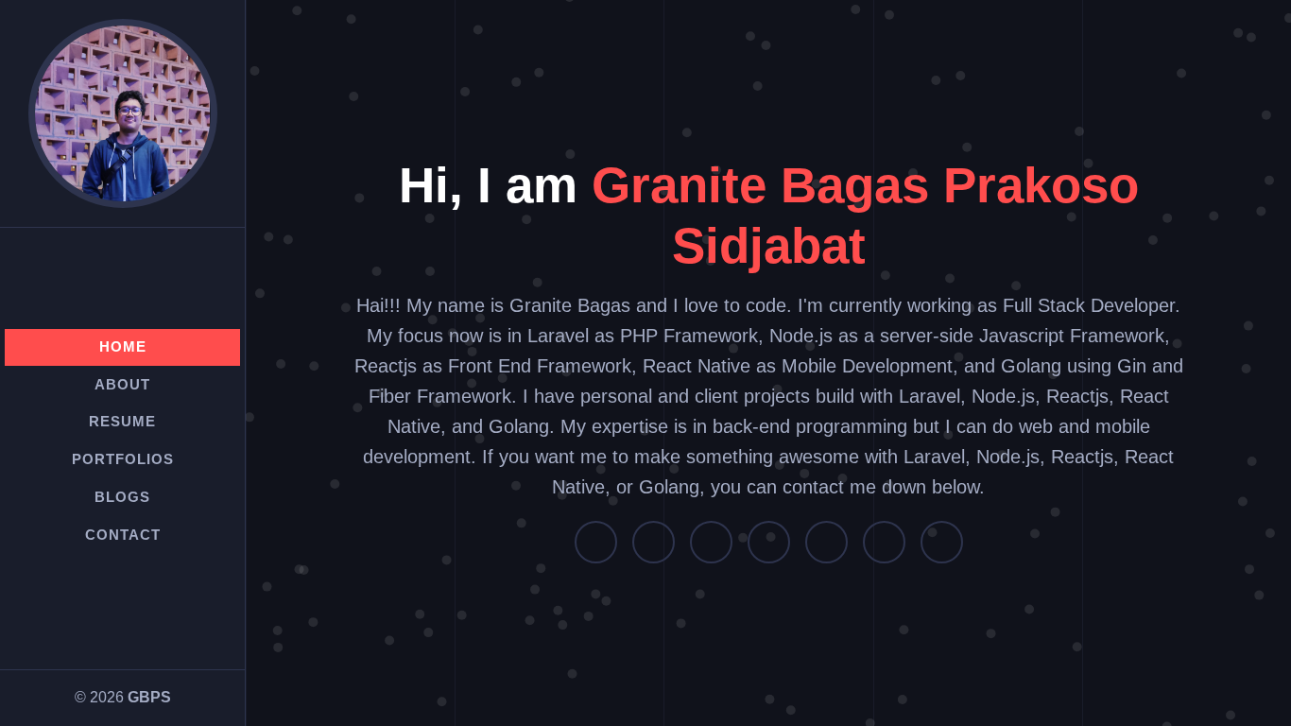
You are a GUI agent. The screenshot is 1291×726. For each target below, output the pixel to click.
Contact (123, 535)
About (122, 384)
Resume (122, 421)
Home (122, 346)
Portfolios (123, 459)
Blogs (122, 497)
